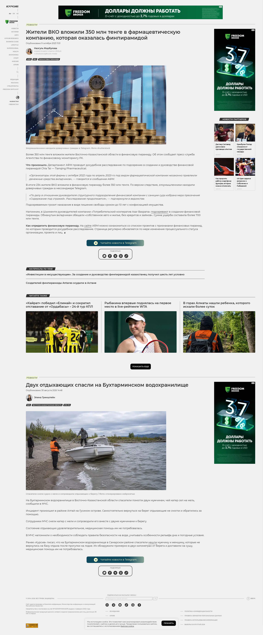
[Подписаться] (155, 598)
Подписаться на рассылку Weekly (121, 595)
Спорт (16, 58)
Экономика (13, 55)
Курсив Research (11, 38)
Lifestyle (14, 45)
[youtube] (120, 605)
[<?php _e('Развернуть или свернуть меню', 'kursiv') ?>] (17, 97)
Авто (16, 35)
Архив (15, 65)
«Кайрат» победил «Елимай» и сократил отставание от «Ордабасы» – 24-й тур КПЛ (59, 304)
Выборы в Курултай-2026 (195, 624)
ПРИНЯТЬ (169, 623)
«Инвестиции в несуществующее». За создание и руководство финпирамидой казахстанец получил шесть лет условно (105, 274)
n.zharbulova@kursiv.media (45, 54)
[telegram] (113, 605)
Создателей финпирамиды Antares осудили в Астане (61, 282)
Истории (14, 32)
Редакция (14, 79)
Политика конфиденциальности (198, 611)
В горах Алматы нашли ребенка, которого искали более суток (216, 304)
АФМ (29, 59)
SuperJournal (12, 48)
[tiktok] (126, 605)
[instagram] (107, 605)
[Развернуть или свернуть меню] (17, 72)
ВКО (34, 59)
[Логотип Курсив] (12, 6)
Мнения (15, 61)
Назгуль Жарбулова (45, 48)
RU (10, 14)
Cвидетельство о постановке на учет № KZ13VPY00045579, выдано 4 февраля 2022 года (58, 609)
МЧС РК (67, 405)
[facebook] (139, 605)
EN (14, 14)
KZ (17, 14)
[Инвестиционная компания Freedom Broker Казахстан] (11, 22)
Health (15, 51)
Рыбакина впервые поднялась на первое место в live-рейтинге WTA (138, 304)
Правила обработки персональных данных (203, 616)
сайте (88, 225)
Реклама (14, 83)
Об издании (114, 611)
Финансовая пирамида (49, 59)
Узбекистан (13, 104)
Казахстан (14, 101)
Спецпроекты (12, 86)
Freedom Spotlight (10, 89)
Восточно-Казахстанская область (47, 405)
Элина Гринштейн (44, 397)
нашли (152, 542)
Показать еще (140, 366)
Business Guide (12, 42)
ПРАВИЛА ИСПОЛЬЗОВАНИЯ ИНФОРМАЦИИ (201, 620)
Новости (14, 28)
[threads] (133, 605)
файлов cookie (127, 626)
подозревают (159, 211)
